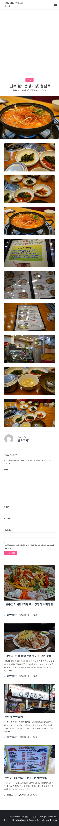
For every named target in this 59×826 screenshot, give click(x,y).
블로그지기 (20, 90)
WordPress (21, 820)
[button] (55, 4)
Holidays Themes (49, 820)
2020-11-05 (26, 736)
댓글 (6, 469)
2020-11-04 (26, 794)
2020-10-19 (35, 90)
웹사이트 (8, 530)
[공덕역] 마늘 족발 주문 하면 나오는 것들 (27, 655)
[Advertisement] (29, 40)
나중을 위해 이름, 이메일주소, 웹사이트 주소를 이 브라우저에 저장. (29, 547)
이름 (6, 506)
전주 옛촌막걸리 (13, 716)
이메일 (7, 518)
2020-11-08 (26, 615)
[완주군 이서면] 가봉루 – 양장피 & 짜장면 (28, 604)
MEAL (29, 80)
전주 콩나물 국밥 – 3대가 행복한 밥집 (25, 777)
